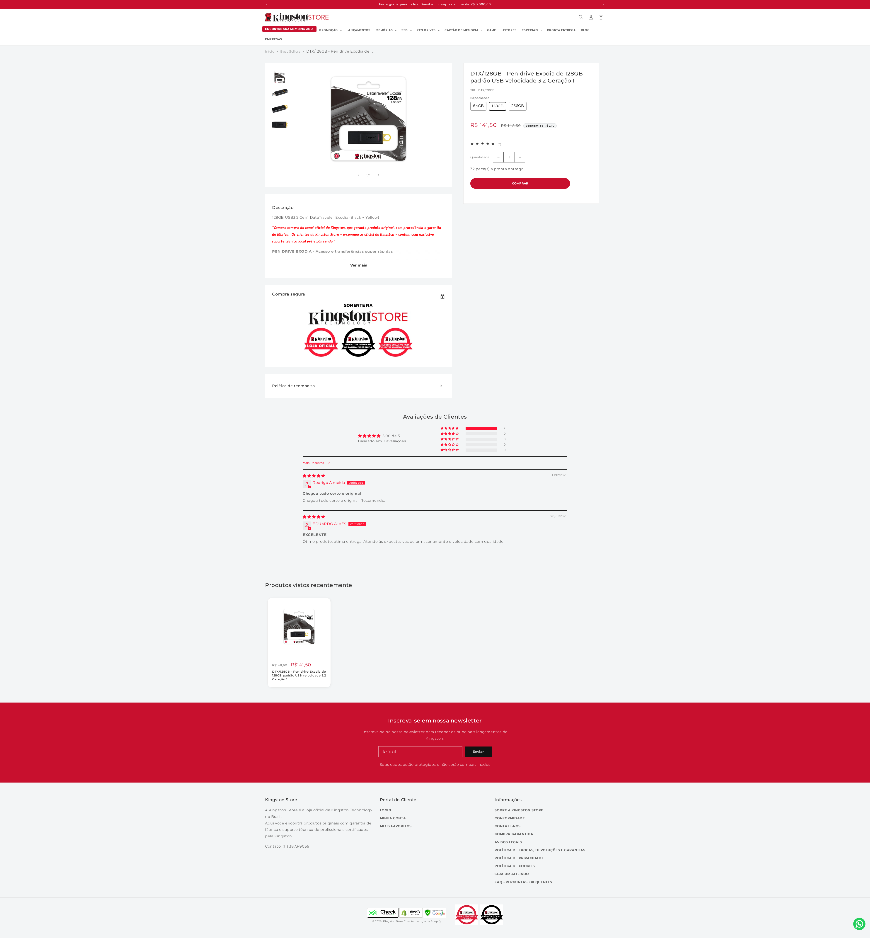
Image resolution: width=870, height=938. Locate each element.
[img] (314, 476)
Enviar (478, 751)
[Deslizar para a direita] (379, 175)
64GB (478, 106)
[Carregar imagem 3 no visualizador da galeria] (280, 109)
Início (270, 51)
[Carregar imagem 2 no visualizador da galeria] (280, 93)
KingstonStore (393, 921)
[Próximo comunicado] (603, 4)
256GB (517, 106)
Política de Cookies (515, 866)
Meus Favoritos (396, 826)
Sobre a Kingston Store (519, 810)
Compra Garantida (514, 834)
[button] (330, 30)
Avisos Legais (508, 842)
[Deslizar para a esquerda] (359, 175)
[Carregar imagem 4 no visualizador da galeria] (280, 124)
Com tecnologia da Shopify (422, 921)
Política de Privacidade (519, 858)
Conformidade (510, 818)
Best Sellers (290, 51)
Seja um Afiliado (512, 874)
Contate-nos (508, 826)
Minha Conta (393, 818)
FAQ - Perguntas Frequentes (523, 882)
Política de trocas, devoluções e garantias (540, 850)
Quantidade (479, 157)
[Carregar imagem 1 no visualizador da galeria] (280, 77)
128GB (497, 106)
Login (385, 810)
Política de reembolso (293, 386)
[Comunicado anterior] (267, 4)
